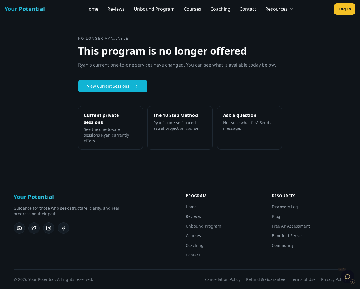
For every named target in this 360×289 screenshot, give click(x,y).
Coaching (220, 9)
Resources (276, 9)
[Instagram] (48, 228)
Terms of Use (303, 279)
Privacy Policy (333, 279)
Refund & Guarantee (265, 279)
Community (283, 245)
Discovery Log (285, 206)
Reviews (116, 9)
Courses (192, 9)
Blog (276, 216)
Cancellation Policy (222, 279)
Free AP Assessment (291, 226)
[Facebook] (63, 228)
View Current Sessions (108, 86)
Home (91, 9)
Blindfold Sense (287, 235)
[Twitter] (34, 228)
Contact (248, 9)
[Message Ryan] (347, 276)
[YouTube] (19, 228)
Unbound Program (154, 9)
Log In (344, 9)
